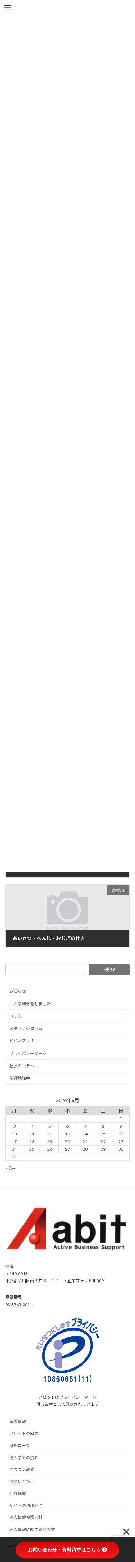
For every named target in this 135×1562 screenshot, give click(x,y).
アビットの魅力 (23, 1433)
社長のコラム (21, 1065)
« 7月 (10, 1168)
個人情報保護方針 (26, 1517)
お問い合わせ (21, 1481)
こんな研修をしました (30, 1003)
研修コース (19, 1445)
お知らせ (17, 991)
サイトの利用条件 (26, 1505)
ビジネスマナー (23, 1041)
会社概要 (17, 1493)
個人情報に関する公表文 (32, 1529)
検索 (109, 969)
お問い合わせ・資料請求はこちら (64, 1549)
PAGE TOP (124, 1508)
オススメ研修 (21, 1469)
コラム (15, 1016)
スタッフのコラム (26, 1028)
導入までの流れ (23, 1457)
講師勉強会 (19, 1078)
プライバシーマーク (28, 1053)
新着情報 (17, 1421)
